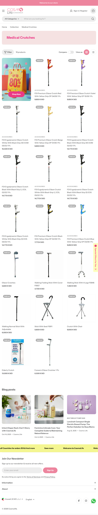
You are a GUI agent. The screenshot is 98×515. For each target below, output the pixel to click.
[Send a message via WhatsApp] (93, 501)
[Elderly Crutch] (16, 352)
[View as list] (93, 52)
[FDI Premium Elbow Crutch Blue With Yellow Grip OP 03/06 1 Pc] (81, 217)
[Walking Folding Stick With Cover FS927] (49, 264)
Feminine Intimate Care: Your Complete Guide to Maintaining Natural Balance (48, 430)
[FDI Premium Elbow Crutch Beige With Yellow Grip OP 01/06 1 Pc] (49, 119)
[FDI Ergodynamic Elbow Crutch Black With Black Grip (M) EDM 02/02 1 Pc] (81, 119)
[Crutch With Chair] (81, 308)
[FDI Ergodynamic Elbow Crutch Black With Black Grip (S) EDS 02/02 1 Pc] (81, 168)
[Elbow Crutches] (16, 264)
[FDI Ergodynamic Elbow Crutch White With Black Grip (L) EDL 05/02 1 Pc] (49, 168)
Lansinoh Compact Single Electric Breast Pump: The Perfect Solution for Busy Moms (81, 424)
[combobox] (49, 19)
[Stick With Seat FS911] (49, 308)
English (29, 499)
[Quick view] (60, 63)
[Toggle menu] (3, 10)
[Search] (92, 18)
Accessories (40, 90)
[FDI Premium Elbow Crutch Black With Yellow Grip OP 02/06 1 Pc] (49, 217)
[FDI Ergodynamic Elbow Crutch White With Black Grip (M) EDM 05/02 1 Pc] (16, 119)
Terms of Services (33, 477)
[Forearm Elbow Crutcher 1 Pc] (49, 352)
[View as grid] (86, 52)
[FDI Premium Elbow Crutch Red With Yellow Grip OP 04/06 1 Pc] (49, 72)
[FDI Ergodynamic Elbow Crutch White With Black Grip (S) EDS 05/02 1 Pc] (16, 217)
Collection (14, 27)
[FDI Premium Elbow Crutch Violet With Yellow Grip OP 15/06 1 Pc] (81, 72)
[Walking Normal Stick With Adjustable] (16, 308)
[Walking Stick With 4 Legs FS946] (81, 264)
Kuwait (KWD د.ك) (13, 499)
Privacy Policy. (49, 477)
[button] (95, 257)
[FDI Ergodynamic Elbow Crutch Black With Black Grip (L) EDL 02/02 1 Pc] (16, 168)
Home (4, 27)
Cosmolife (12, 509)
